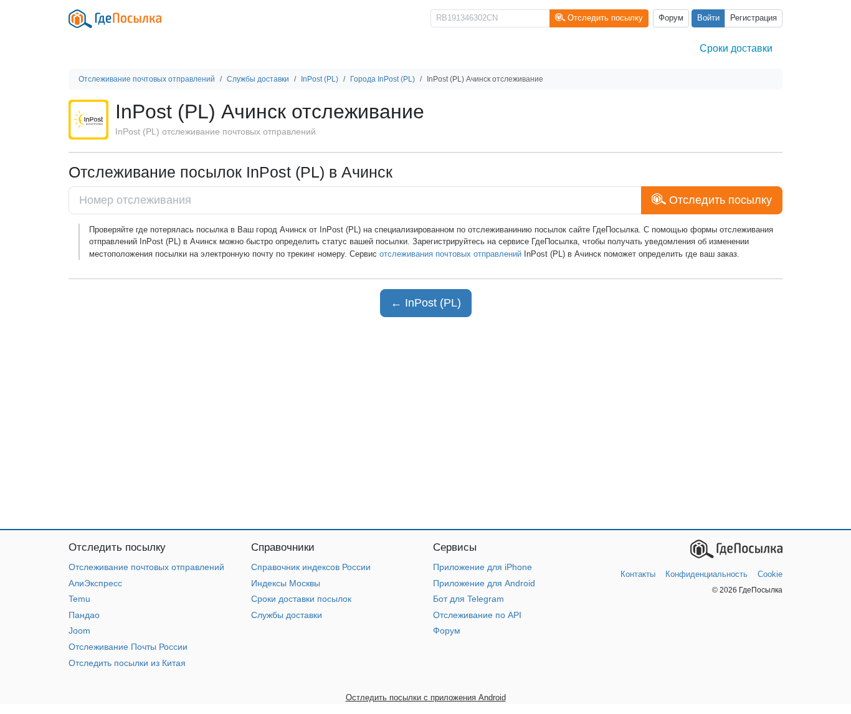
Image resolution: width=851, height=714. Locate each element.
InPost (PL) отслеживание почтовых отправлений (215, 131)
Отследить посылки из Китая (127, 663)
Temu (79, 599)
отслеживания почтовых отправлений (450, 254)
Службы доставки (286, 615)
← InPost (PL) (426, 303)
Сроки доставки (736, 48)
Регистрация (753, 18)
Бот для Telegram (468, 599)
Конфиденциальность (706, 574)
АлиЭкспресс (95, 583)
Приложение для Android (484, 583)
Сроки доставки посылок (301, 599)
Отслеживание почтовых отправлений (146, 567)
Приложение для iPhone (482, 567)
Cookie (770, 574)
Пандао (84, 615)
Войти (708, 18)
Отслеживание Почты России (128, 647)
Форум (670, 18)
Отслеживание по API (477, 615)
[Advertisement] (425, 423)
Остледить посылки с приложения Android (426, 697)
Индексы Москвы (285, 583)
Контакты (637, 574)
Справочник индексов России (311, 567)
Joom (79, 630)
